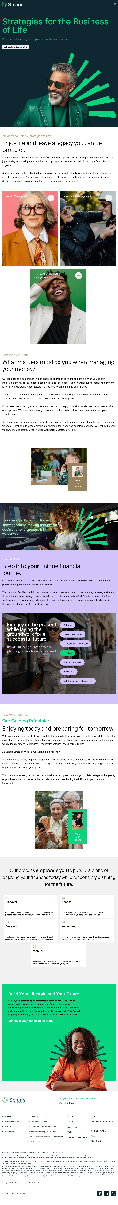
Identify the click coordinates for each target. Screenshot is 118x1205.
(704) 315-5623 (66, 1103)
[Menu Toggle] (111, 4)
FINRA (9, 1168)
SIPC (13, 1168)
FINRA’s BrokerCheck (43, 1152)
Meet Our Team (78, 483)
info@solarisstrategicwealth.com (77, 1098)
